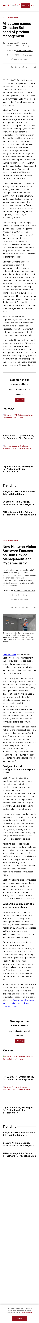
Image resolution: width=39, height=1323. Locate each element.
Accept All (19, 1318)
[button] (4, 5)
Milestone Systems (24, 51)
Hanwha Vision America (24, 591)
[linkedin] (16, 67)
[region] (19, 1314)
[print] (35, 67)
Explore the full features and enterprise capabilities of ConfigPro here (18, 1003)
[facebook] (12, 67)
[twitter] (19, 67)
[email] (27, 67)
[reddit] (23, 67)
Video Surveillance (10, 17)
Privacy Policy (27, 1312)
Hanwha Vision (9, 655)
